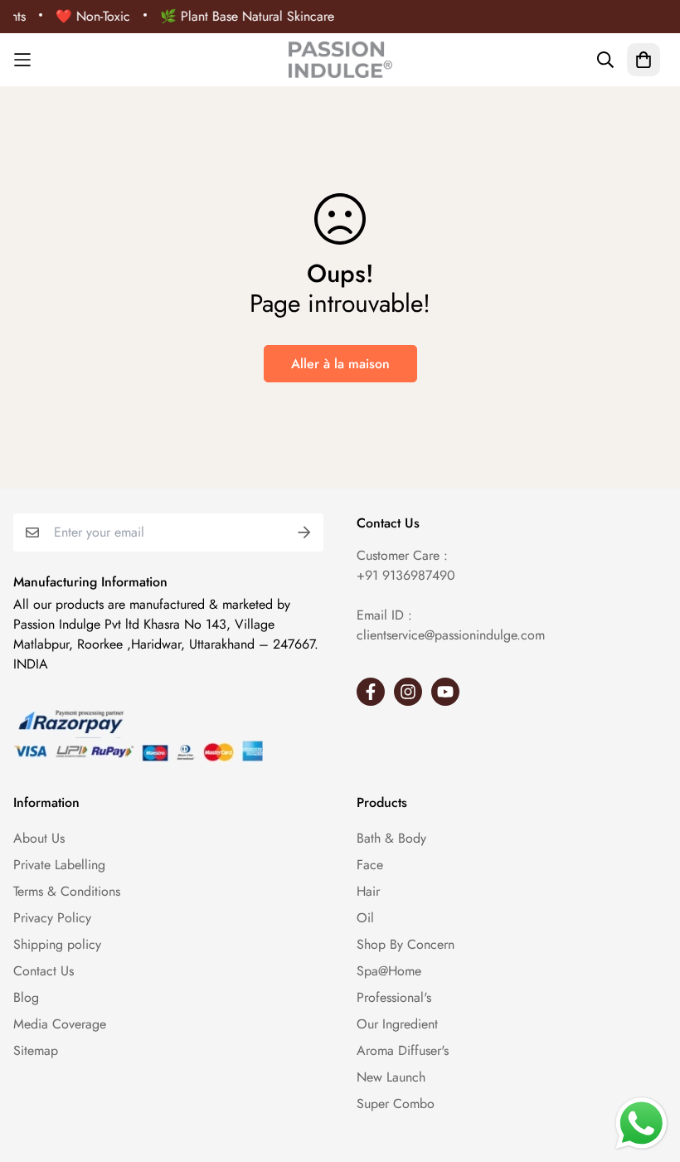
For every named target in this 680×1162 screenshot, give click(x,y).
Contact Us (43, 970)
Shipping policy (57, 944)
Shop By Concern (405, 944)
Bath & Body (391, 838)
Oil (365, 917)
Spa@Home (389, 970)
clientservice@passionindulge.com (451, 634)
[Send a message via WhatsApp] (641, 1123)
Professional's (394, 997)
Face (370, 864)
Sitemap (35, 1050)
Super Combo (396, 1103)
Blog (26, 997)
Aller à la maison (340, 363)
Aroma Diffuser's (403, 1050)
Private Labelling (59, 864)
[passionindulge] (340, 59)
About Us (39, 838)
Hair (368, 891)
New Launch (391, 1077)
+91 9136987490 (406, 575)
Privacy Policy (52, 917)
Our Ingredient (397, 1023)
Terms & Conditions (66, 891)
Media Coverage (59, 1023)
